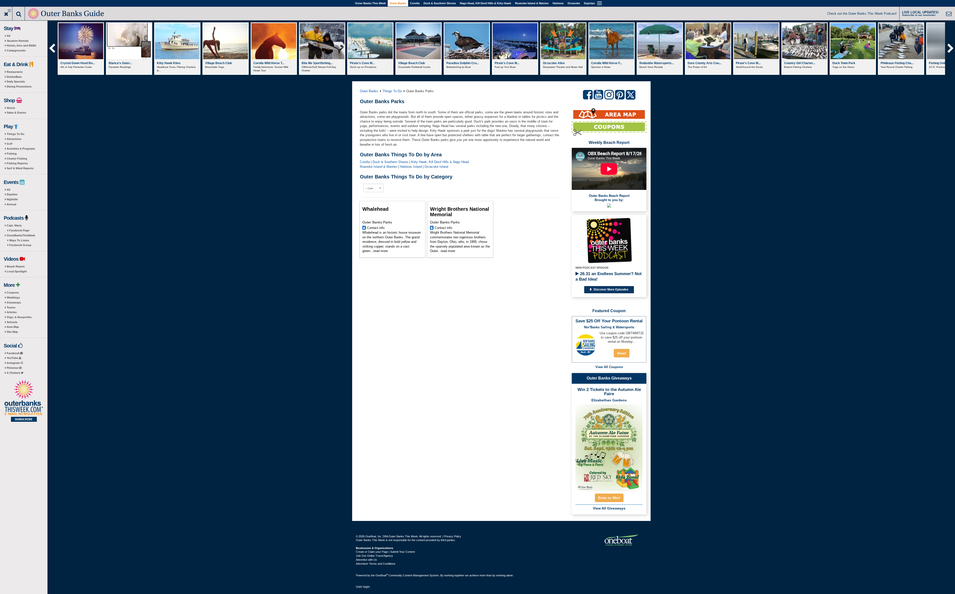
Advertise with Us (366, 559)
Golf (9, 143)
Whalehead (375, 209)
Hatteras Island (411, 167)
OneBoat (382, 575)
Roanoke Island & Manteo (532, 3)
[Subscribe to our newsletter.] (23, 401)
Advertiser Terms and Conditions (375, 563)
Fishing (12, 153)
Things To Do (15, 133)
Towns (11, 307)
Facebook (13, 353)
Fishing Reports (17, 163)
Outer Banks (398, 3)
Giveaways (14, 302)
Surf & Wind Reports (20, 168)
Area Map (13, 326)
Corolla (415, 3)
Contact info (375, 228)
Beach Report (16, 266)
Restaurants (15, 71)
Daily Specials (16, 81)
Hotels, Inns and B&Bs (21, 45)
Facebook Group (20, 245)
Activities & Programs (21, 148)
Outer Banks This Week (370, 3)
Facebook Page (19, 230)
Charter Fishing (17, 158)
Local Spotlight (17, 271)
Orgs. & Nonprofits (19, 317)
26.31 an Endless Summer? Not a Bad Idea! (608, 276)
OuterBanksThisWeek (21, 235)
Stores (11, 107)
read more (380, 251)
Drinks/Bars (14, 76)
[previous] (52, 48)
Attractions (14, 138)
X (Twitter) (14, 372)
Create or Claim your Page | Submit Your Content (385, 551)
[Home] (66, 13)
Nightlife (12, 199)
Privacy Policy (452, 536)
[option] (80, 48)
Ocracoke (574, 3)
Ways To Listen (19, 240)
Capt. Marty (14, 225)
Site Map (12, 331)
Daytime (12, 194)
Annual (11, 204)
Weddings (13, 297)
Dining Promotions (19, 86)
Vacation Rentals (18, 40)
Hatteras (558, 3)
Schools (12, 322)
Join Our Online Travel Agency (374, 555)
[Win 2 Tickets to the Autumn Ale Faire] (609, 446)
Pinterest (13, 367)
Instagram (14, 362)
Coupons (13, 292)
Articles (12, 312)
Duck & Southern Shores (440, 3)
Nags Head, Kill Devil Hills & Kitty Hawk (485, 3)
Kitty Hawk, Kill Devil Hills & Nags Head (440, 162)
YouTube (13, 357)
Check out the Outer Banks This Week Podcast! (862, 13)
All (8, 35)
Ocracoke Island (436, 167)
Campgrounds (16, 50)
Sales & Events (16, 112)
